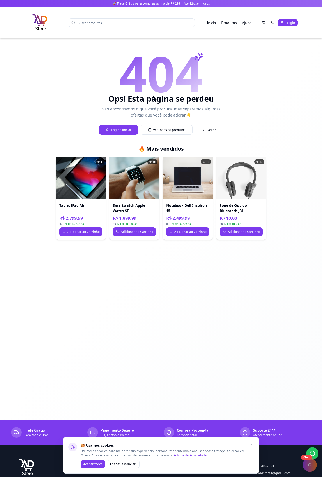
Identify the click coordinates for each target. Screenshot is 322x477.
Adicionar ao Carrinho (83, 232)
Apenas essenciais (123, 464)
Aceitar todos (93, 464)
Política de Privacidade (190, 455)
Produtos (229, 22)
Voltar (211, 130)
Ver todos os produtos (169, 130)
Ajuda (246, 22)
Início (211, 22)
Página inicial (121, 130)
